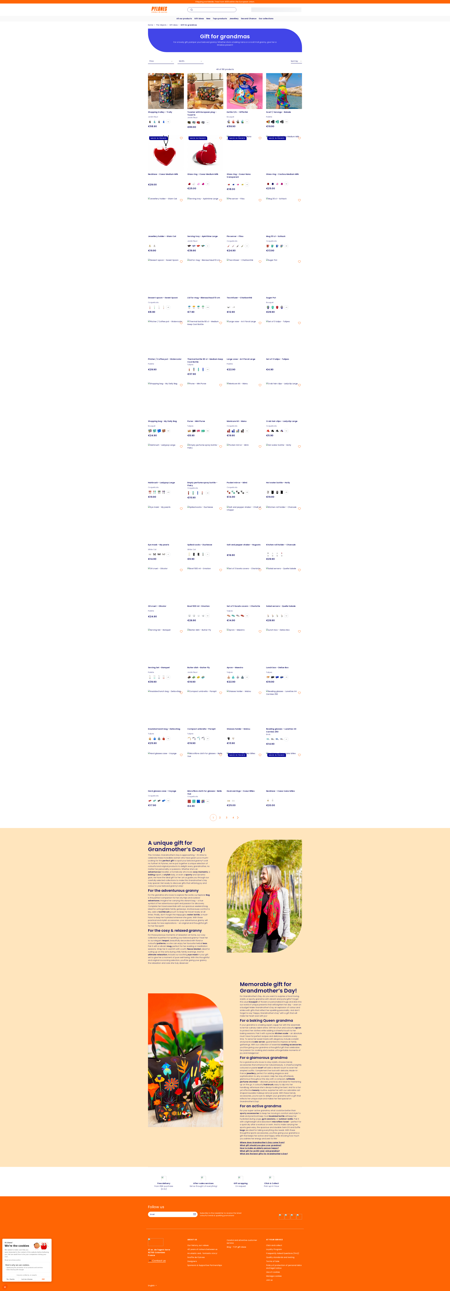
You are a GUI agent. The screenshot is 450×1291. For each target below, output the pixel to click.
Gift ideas (199, 18)
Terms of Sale (272, 1261)
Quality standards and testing (280, 1257)
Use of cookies (273, 1272)
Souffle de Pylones (196, 1257)
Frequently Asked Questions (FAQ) (282, 1253)
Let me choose (26, 1279)
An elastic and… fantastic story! (202, 1253)
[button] (5, 1287)
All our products (184, 18)
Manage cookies (274, 1276)
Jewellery (234, 18)
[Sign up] (195, 1214)
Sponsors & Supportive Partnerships (204, 1265)
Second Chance (248, 18)
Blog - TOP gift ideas (236, 1247)
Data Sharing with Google (15, 1269)
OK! (43, 1279)
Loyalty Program (274, 1249)
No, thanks (11, 1279)
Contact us (159, 1260)
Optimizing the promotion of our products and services (25, 1267)
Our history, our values (198, 1245)
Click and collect (274, 1245)
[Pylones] (159, 9)
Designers (192, 1261)
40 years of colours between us (202, 1249)
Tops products (220, 18)
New (208, 18)
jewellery (251, 1073)
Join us (269, 1280)
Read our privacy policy (13, 1260)
